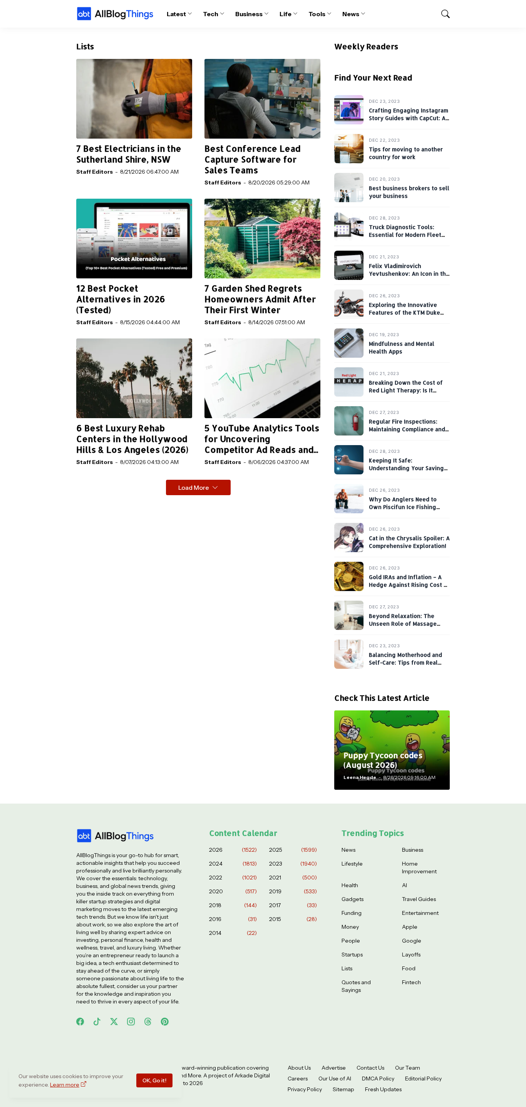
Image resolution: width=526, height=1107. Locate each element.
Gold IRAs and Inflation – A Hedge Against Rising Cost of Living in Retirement (409, 584)
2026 (233, 849)
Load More (193, 487)
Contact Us (370, 1067)
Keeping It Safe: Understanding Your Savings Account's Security (408, 468)
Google (411, 940)
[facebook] (80, 1021)
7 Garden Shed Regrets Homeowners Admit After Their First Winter (260, 299)
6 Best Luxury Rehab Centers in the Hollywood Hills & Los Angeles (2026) (132, 439)
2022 (233, 877)
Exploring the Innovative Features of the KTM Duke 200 (404, 312)
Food (408, 968)
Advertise (334, 1067)
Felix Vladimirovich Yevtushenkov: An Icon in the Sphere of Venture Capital (409, 273)
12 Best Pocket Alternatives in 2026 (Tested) (120, 299)
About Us (299, 1067)
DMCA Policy (378, 1078)
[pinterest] (165, 1021)
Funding (352, 912)
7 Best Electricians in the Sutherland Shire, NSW (128, 153)
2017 (293, 905)
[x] (114, 1021)
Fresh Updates (383, 1089)
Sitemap (343, 1089)
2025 (293, 849)
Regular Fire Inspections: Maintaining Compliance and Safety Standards (407, 429)
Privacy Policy (305, 1089)
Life (285, 14)
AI (404, 885)
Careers (298, 1078)
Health (350, 885)
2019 (293, 891)
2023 (293, 863)
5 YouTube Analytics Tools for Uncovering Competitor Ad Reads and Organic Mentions (261, 439)
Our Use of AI (334, 1078)
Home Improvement (419, 867)
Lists (347, 968)
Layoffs (411, 954)
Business (249, 14)
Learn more (64, 1084)
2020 (233, 891)
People (351, 940)
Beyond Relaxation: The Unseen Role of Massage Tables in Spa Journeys (403, 623)
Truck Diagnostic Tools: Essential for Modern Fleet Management (405, 234)
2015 (293, 919)
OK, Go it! (154, 1080)
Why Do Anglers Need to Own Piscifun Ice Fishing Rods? (403, 506)
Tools (317, 14)
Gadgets (353, 899)
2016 (233, 919)
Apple (409, 926)
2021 (293, 877)
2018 (233, 905)
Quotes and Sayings (356, 986)
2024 (233, 863)
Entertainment (420, 912)
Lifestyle (352, 863)
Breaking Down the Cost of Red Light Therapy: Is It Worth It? (406, 390)
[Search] (442, 14)
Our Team (407, 1067)
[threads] (148, 1021)
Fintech (411, 982)
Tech (210, 14)
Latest (176, 14)
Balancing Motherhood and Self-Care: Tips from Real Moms (405, 662)
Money (350, 926)
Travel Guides (419, 899)
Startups (352, 954)
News (350, 14)
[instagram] (131, 1021)
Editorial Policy (423, 1078)
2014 (233, 932)
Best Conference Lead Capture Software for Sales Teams (252, 159)
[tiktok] (97, 1021)
